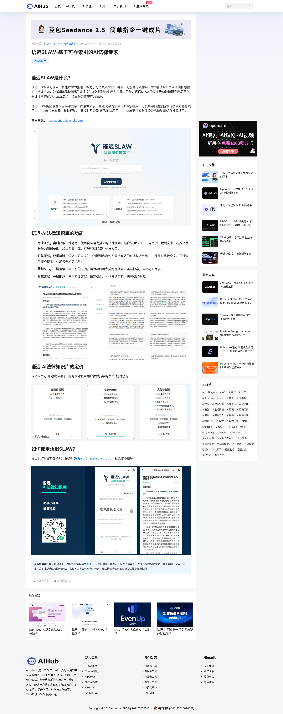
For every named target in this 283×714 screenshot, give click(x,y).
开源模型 (249, 444)
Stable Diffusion (225, 438)
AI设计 (220, 420)
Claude (233, 426)
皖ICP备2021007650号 (136, 708)
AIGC (223, 392)
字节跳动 (236, 444)
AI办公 (220, 398)
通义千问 (207, 455)
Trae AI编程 (92, 671)
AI (203, 392)
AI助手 (230, 398)
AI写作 (242, 392)
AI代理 (232, 392)
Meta (243, 426)
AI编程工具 (218, 415)
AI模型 (205, 409)
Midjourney (208, 432)
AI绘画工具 (242, 409)
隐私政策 (209, 682)
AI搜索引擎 (218, 403)
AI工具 (70, 6)
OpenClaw (234, 432)
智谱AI (205, 449)
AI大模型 (241, 398)
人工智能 (242, 438)
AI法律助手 (70, 43)
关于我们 (119, 6)
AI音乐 (245, 420)
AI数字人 (231, 403)
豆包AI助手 (91, 665)
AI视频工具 (151, 671)
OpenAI (222, 432)
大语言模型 (223, 444)
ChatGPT (221, 426)
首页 (58, 6)
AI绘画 (230, 409)
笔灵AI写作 (91, 682)
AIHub (114, 708)
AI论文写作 (208, 420)
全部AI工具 (91, 692)
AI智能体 (243, 403)
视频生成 (229, 449)
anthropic (207, 426)
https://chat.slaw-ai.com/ (65, 120)
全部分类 (150, 692)
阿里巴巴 (219, 455)
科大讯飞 (217, 449)
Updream (90, 676)
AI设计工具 (232, 420)
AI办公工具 (151, 682)
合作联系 (209, 671)
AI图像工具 (151, 676)
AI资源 (87, 6)
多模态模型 (208, 444)
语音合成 (242, 449)
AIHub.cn (92, 564)
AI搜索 (205, 403)
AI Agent (212, 392)
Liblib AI (90, 687)
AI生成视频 (141, 4)
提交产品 (209, 676)
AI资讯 (103, 6)
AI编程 (205, 415)
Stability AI (208, 438)
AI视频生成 (242, 415)
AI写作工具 (208, 398)
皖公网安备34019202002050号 (176, 708)
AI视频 (230, 415)
